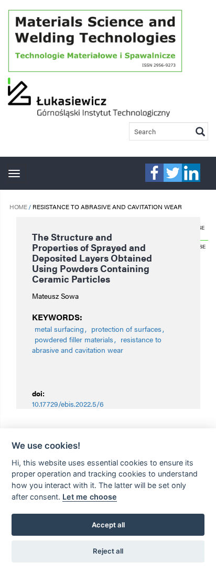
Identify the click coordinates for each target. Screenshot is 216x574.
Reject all (108, 551)
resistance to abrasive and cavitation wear (96, 344)
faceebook (154, 173)
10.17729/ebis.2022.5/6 (68, 403)
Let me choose (89, 496)
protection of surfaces (126, 328)
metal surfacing (59, 328)
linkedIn (191, 173)
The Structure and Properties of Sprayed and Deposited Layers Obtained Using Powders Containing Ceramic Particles (92, 257)
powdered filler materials (74, 339)
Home (18, 206)
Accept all (108, 525)
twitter (173, 173)
